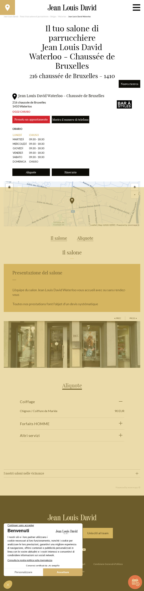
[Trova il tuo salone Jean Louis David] (7, 7)
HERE (112, 224)
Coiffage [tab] (27, 401)
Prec (118, 318)
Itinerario (70, 172)
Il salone (59, 238)
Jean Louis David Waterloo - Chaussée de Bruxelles (61, 95)
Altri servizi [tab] (30, 435)
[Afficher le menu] (136, 7)
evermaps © (134, 487)
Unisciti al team (98, 533)
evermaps (132, 224)
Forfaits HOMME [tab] (35, 423)
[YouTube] (84, 550)
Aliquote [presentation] (72, 385)
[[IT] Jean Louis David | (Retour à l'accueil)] (72, 7)
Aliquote (31, 172)
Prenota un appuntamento (31, 119)
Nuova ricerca (129, 84)
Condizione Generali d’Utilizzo (108, 564)
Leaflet (93, 224)
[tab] (72, 382)
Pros (132, 318)
